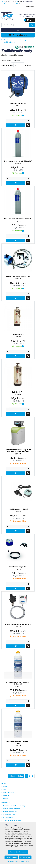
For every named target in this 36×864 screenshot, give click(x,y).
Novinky (5, 798)
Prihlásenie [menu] (30, 7)
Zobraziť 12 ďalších (16, 776)
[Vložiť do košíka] (15, 125)
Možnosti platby (8, 817)
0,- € (29, 20)
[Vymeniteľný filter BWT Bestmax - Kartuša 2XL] (18, 664)
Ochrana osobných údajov (11, 809)
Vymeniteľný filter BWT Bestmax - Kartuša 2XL (18, 683)
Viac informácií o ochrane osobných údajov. (18, 861)
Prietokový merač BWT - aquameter (18, 624)
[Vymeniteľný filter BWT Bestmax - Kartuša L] (18, 723)
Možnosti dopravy (9, 814)
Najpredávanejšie (8, 792)
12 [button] (16, 65)
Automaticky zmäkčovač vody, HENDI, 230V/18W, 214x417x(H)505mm (18, 450)
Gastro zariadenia (12, 40)
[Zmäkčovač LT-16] (18, 374)
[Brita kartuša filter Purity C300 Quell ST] (18, 201)
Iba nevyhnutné (25, 857)
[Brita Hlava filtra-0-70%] (18, 85)
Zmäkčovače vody (9, 42)
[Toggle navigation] (18, 30)
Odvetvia (6, 795)
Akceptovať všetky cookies (18, 852)
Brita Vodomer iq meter (17, 567)
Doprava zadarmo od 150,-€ (24, 3)
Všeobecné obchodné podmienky (14, 806)
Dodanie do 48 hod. (11, 3)
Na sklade (28, 65)
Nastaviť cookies (11, 857)
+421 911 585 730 (12, 1)
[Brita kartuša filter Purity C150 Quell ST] (18, 143)
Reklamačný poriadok (10, 812)
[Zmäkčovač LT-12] (18, 316)
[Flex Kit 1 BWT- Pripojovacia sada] (18, 259)
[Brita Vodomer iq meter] (18, 549)
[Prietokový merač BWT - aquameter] (18, 606)
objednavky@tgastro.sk (27, 1)
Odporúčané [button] (17, 60)
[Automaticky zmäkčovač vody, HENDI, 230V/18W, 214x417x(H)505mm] (18, 432)
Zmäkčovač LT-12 (18, 334)
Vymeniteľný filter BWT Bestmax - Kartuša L (18, 742)
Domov (5, 787)
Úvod (3, 40)
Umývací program (25, 40)
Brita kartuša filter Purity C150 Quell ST (18, 161)
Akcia (4, 789)
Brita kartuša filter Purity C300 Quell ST (18, 219)
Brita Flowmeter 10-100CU (18, 509)
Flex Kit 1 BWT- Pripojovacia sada (18, 276)
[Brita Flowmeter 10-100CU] (18, 491)
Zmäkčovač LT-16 (18, 392)
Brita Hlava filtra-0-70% (18, 103)
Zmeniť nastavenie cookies (12, 820)
